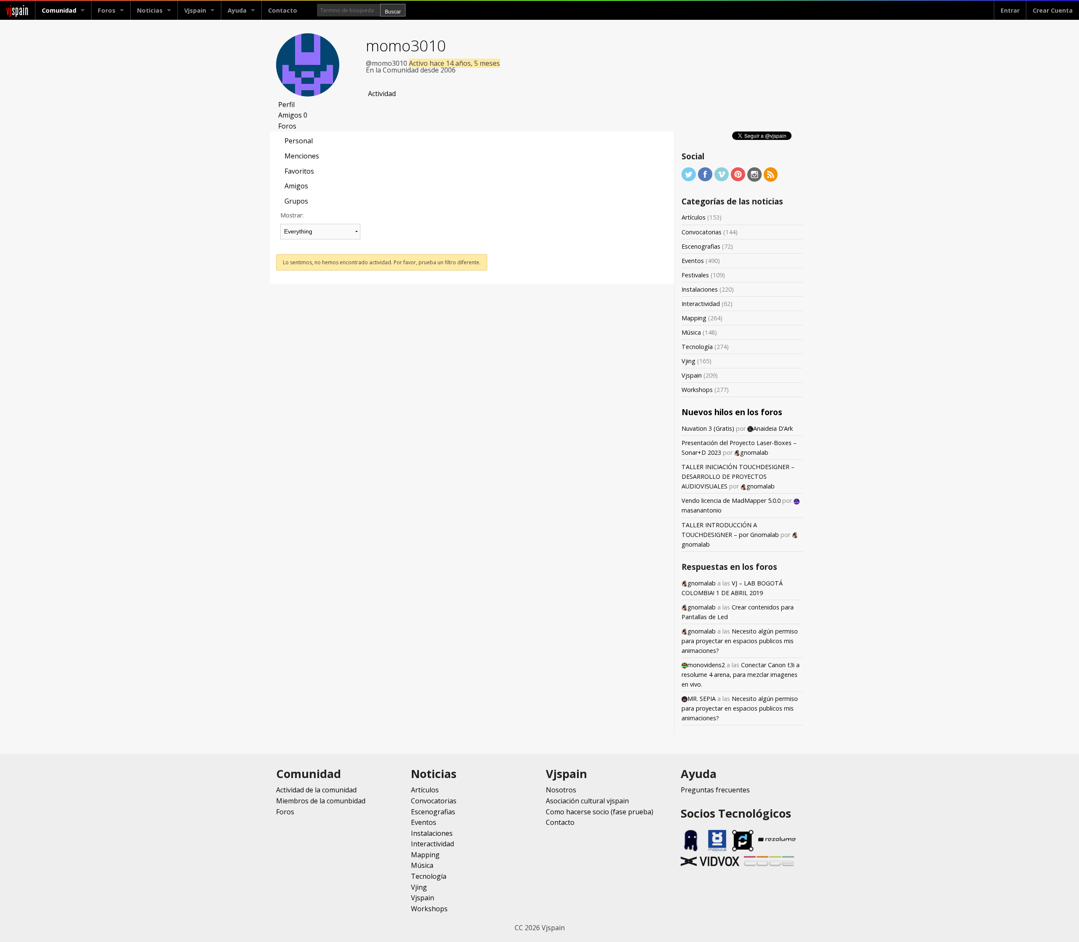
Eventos (693, 261)
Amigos (292, 115)
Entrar (1010, 10)
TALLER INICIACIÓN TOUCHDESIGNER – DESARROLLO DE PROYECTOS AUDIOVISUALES (738, 476)
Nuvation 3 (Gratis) (708, 428)
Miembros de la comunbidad (320, 800)
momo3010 (406, 45)
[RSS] (771, 174)
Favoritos (299, 171)
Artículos (694, 217)
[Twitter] (689, 174)
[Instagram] (754, 174)
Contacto (282, 10)
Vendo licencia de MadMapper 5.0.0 (731, 500)
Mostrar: (291, 215)
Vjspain (692, 375)
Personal (299, 140)
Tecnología (697, 347)
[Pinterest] (738, 174)
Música (691, 332)
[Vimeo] (721, 174)
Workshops (697, 390)
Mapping (694, 318)
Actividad (382, 93)
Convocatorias (702, 232)
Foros (106, 10)
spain (17, 10)
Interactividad (701, 304)
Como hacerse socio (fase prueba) (599, 811)
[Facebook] (705, 174)
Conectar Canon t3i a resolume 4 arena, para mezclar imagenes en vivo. (741, 674)
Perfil (286, 104)
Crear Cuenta (1053, 10)
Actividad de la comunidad (316, 789)
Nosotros (561, 789)
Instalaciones (700, 289)
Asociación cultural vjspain (587, 800)
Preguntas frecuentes (715, 789)
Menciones (302, 156)
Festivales (695, 275)
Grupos (296, 201)
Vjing (688, 361)
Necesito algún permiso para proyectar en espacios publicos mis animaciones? (740, 641)
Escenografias (701, 246)
